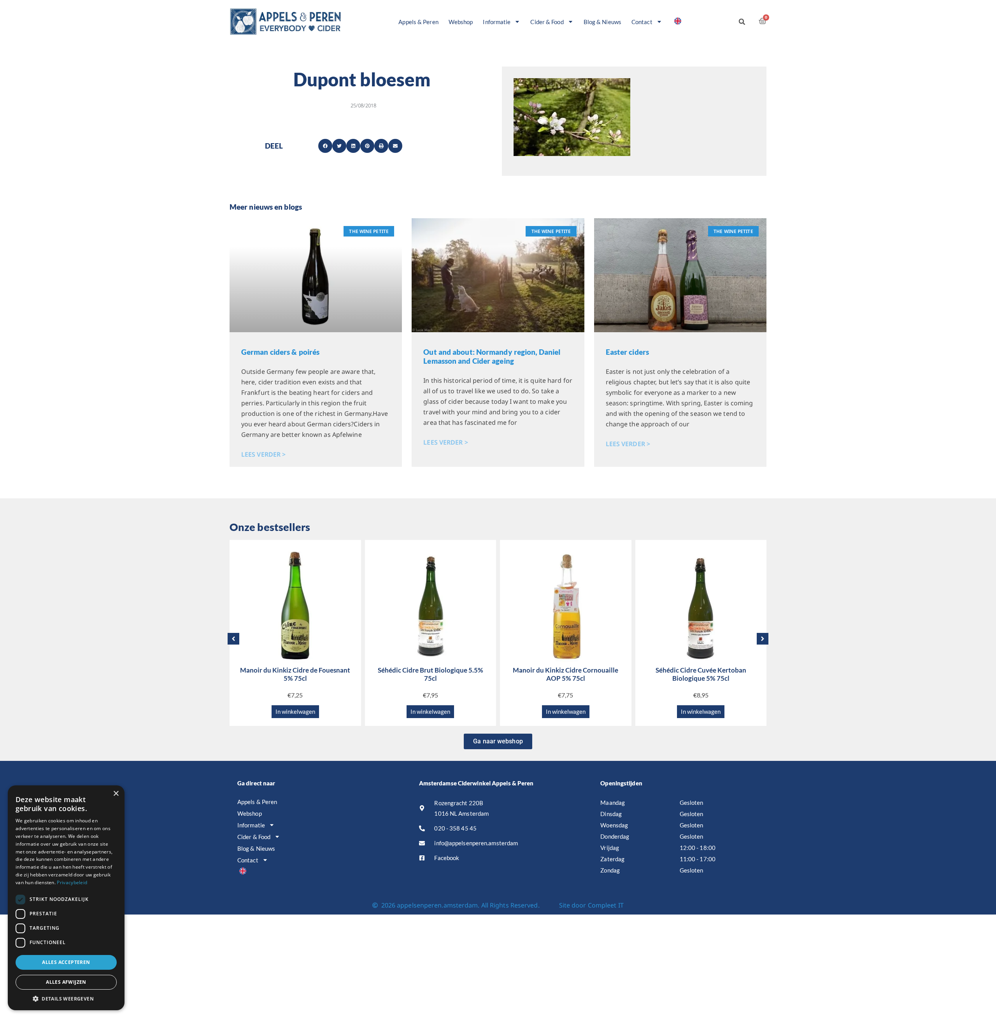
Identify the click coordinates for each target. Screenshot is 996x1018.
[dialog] (66, 897)
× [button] (116, 794)
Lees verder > (263, 454)
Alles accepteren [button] (66, 962)
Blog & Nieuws (602, 21)
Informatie (496, 21)
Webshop (461, 21)
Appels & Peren (418, 21)
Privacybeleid (72, 882)
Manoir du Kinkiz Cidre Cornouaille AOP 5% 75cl (565, 674)
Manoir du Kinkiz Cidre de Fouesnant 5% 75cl (295, 674)
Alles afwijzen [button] (66, 982)
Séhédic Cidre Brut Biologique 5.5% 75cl (430, 674)
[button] (742, 22)
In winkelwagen (295, 711)
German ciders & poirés (280, 351)
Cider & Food (546, 21)
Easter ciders (627, 351)
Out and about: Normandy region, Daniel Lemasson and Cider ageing (491, 356)
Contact (641, 21)
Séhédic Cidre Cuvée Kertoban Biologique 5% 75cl (701, 674)
